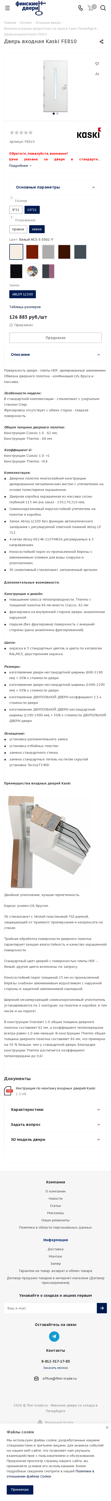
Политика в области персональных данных (55, 1227)
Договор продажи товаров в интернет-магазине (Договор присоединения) (56, 1280)
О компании (55, 1191)
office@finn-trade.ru (60, 1378)
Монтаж (55, 1256)
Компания (55, 1182)
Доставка (55, 1249)
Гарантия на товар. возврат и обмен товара (55, 1271)
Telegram (54, 1336)
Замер (55, 1263)
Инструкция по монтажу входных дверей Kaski (55, 1088)
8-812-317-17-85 (55, 1361)
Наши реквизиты (56, 1220)
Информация (55, 1240)
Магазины (55, 1213)
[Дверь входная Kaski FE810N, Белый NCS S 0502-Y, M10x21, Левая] (55, 86)
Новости (55, 1198)
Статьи (55, 1206)
